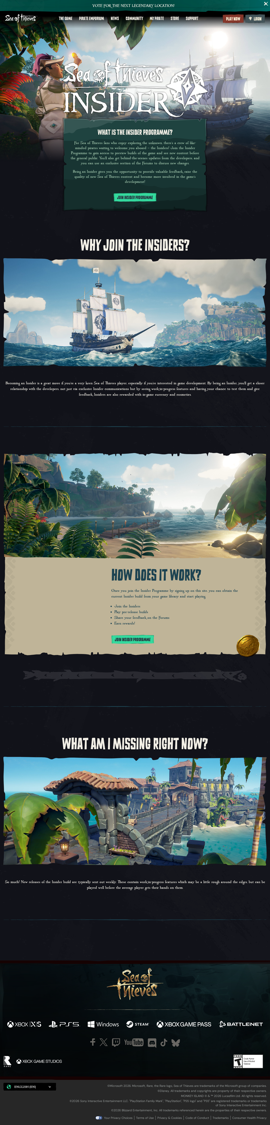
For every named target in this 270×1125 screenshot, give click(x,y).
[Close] (266, 4)
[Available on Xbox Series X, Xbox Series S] (24, 1024)
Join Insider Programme (135, 197)
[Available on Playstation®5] (64, 1024)
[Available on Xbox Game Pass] (184, 1024)
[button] (29, 1087)
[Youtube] (134, 1042)
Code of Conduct (197, 1118)
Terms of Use (145, 1118)
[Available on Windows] (103, 1024)
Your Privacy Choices (118, 1118)
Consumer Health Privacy (249, 1118)
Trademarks (221, 1118)
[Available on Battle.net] (240, 1024)
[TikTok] (164, 1042)
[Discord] (152, 1043)
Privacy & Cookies (169, 1118)
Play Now (233, 19)
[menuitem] (65, 18)
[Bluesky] (175, 1043)
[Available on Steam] (138, 1024)
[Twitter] (103, 1042)
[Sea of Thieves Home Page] (21, 18)
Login (258, 19)
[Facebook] (93, 1042)
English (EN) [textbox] (25, 1087)
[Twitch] (116, 1042)
